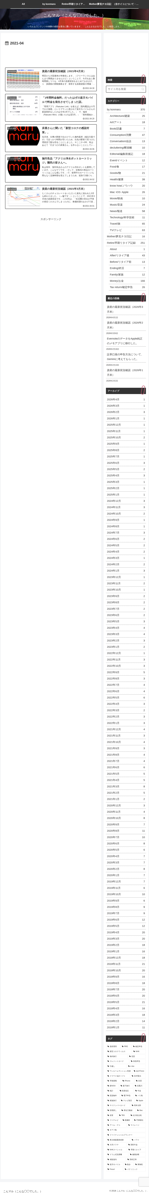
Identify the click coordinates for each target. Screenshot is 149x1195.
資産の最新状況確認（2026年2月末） (125, 325)
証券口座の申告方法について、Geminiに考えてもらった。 (125, 357)
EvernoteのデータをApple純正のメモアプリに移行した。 (124, 341)
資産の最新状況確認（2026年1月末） (125, 372)
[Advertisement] (51, 55)
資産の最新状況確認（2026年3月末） (125, 309)
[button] (143, 89)
